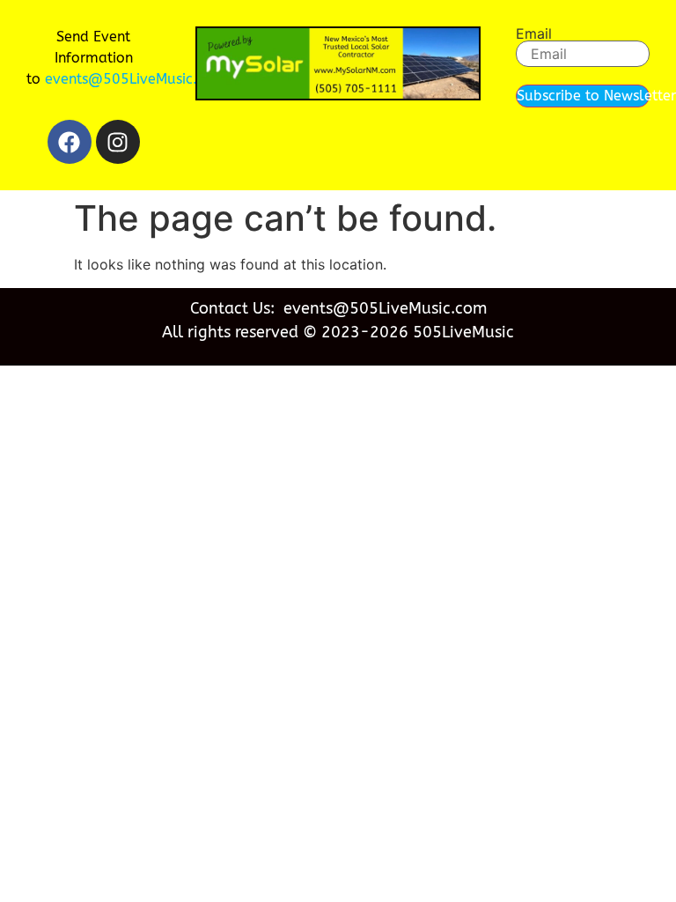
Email (534, 33)
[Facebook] (70, 142)
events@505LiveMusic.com (135, 78)
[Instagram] (118, 142)
